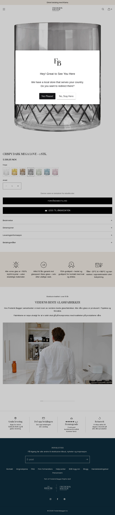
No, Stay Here (66, 96)
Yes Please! (47, 96)
